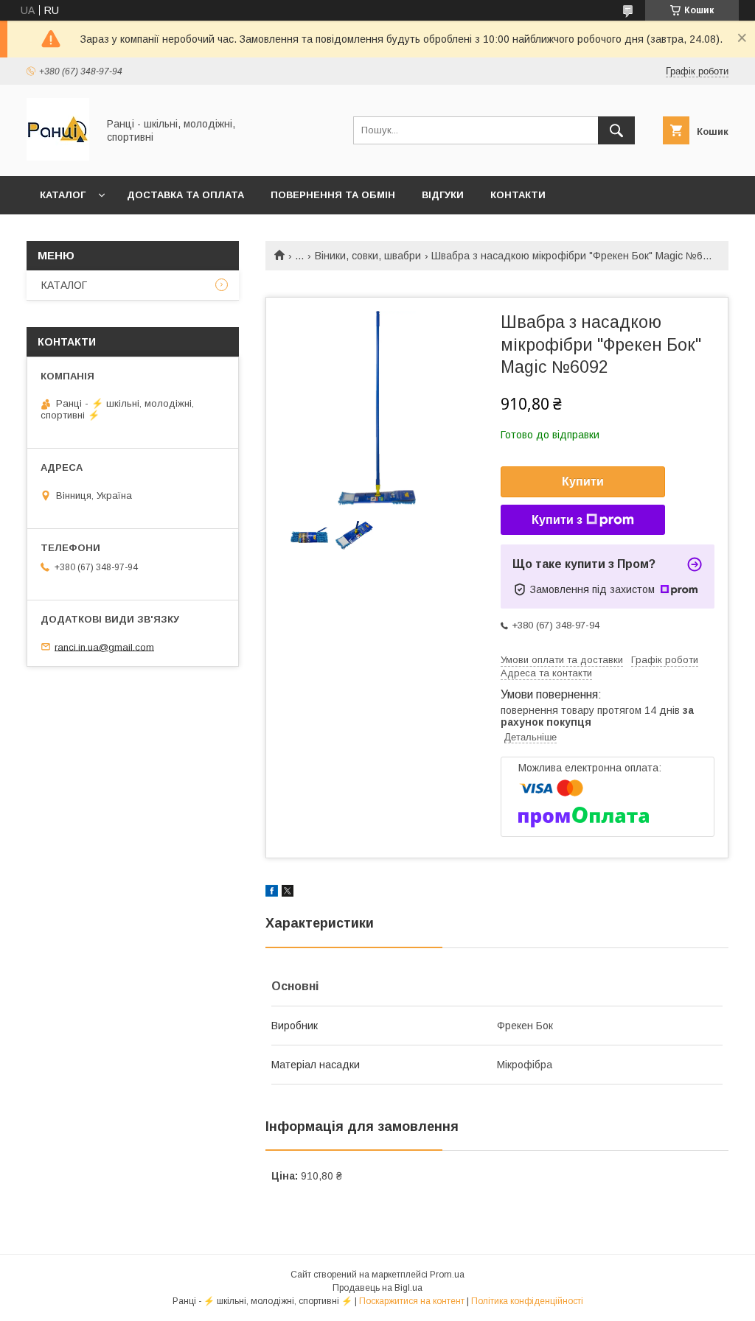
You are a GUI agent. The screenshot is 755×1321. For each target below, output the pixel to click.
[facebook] (271, 893)
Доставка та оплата (185, 194)
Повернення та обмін (333, 194)
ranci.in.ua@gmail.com (104, 646)
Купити (583, 481)
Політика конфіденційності (527, 1301)
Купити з (557, 520)
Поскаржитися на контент (412, 1301)
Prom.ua (447, 1274)
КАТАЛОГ (63, 194)
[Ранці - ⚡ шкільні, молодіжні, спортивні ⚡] (58, 157)
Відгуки (443, 194)
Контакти (518, 194)
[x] (287, 893)
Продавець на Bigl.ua (377, 1288)
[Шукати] (616, 130)
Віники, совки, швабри (368, 256)
